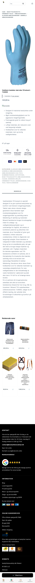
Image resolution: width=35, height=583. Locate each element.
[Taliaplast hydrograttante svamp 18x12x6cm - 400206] (9, 363)
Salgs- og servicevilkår (9, 494)
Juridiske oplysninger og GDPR (12, 497)
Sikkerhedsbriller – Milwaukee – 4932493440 (25, 341)
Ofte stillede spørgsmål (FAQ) (11, 517)
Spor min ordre (7, 448)
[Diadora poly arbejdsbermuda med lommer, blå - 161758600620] (9, 328)
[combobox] (15, 3)
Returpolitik (6, 526)
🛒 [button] (29, 348)
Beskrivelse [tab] (17, 191)
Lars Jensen (15, 96)
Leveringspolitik (7, 486)
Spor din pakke (7, 520)
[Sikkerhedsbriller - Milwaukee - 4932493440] (25, 328)
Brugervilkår (6, 523)
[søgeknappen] (23, 3)
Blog (3, 483)
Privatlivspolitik (7, 489)
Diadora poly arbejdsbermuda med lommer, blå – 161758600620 (9, 341)
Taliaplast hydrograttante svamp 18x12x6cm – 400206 (9, 377)
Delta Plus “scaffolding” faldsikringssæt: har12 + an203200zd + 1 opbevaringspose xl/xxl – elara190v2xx (25, 379)
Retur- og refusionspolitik (10, 491)
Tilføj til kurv (19, 575)
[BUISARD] (6, 106)
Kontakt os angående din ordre (12, 451)
